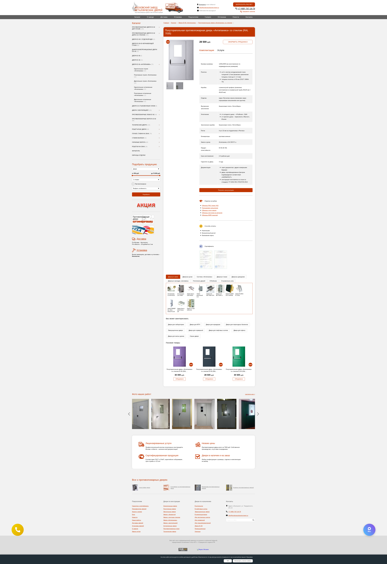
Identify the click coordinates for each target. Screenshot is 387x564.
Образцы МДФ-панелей (210, 215)
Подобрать (146, 194)
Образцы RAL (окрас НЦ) (210, 205)
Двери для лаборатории (176, 324)
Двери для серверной (196, 330)
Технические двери (141, 125)
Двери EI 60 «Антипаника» (142, 64)
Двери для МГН (195, 324)
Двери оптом (136, 531)
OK (228, 561)
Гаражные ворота (140, 142)
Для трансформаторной (203, 523)
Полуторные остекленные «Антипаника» (142, 94)
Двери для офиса (239, 330)
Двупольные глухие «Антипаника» (145, 82)
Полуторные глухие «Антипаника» (145, 76)
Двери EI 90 (137, 55)
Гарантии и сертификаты (140, 506)
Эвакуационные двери (175, 330)
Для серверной (200, 520)
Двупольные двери (169, 511)
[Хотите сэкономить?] (146, 206)
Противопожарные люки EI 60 (144, 114)
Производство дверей (139, 509)
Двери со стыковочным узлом (144, 106)
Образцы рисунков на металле (212, 213)
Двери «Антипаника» (170, 520)
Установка (178, 17)
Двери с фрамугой (169, 514)
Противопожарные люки (171, 528)
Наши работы (136, 520)
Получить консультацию (226, 190)
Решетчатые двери (140, 129)
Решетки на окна (139, 146)
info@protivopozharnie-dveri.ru (209, 7)
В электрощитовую (201, 514)
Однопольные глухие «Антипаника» (141, 70)
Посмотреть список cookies (242, 561)
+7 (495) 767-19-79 (246, 8)
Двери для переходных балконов (237, 324)
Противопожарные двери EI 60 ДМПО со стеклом (143, 34)
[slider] (132, 175)
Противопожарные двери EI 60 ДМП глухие (143, 28)
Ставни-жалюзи (139, 138)
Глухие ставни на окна (142, 133)
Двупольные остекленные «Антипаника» (142, 100)
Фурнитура (136, 151)
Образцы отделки (138, 155)
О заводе (150, 17)
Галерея (208, 17)
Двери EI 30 (137, 60)
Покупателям (193, 17)
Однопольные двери (170, 506)
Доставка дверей (137, 523)
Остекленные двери (170, 526)
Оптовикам (222, 17)
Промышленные (200, 528)
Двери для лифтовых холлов (218, 330)
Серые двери (194, 336)
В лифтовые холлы (201, 509)
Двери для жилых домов (176, 336)
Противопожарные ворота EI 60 (144, 119)
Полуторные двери (169, 509)
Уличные (197, 531)
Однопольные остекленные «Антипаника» (143, 88)
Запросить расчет (244, 4)
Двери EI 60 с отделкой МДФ (143, 39)
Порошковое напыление (210, 208)
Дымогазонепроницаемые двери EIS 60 (144, 50)
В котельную (199, 506)
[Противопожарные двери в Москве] (147, 7)
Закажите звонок (248, 11)
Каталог (137, 17)
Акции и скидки (137, 511)
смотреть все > (250, 394)
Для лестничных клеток (202, 517)
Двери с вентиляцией (142, 110)
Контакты (249, 17)
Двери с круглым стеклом (171, 517)
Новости (236, 17)
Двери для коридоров (213, 324)
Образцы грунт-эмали (209, 210)
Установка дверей (138, 526)
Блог (133, 514)
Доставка (163, 17)
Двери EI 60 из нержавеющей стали (143, 44)
